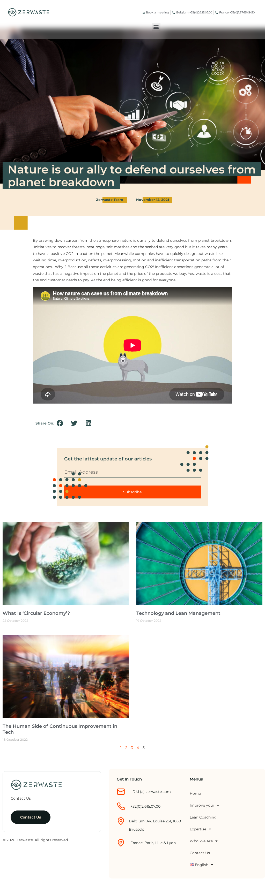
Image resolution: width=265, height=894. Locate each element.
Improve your (202, 805)
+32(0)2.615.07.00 (145, 806)
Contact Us (200, 853)
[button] (156, 27)
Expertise (198, 829)
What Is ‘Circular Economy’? (36, 613)
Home (195, 793)
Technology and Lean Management (178, 613)
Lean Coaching (203, 817)
